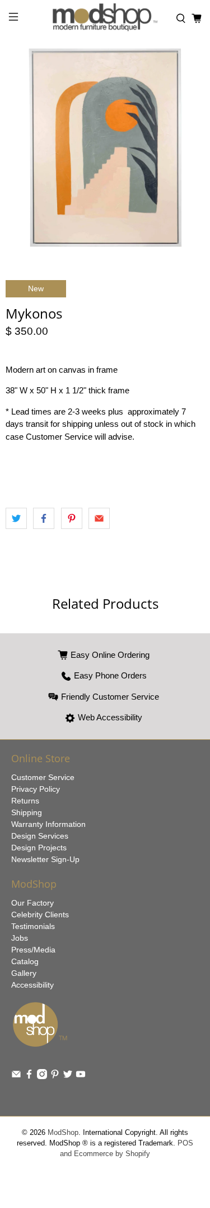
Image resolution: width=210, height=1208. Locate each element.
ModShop (63, 1133)
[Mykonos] (105, 148)
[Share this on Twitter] (16, 518)
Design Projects (39, 847)
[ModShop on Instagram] (42, 1076)
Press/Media (33, 949)
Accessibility (32, 984)
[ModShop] (105, 19)
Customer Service (42, 777)
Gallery (23, 973)
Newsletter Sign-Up (45, 859)
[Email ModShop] (16, 1076)
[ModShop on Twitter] (68, 1076)
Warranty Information (48, 824)
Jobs (19, 937)
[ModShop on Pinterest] (55, 1076)
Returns (25, 800)
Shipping (26, 812)
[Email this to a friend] (99, 518)
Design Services (39, 835)
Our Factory (32, 902)
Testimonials (33, 926)
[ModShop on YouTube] (81, 1076)
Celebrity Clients (40, 914)
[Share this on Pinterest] (71, 518)
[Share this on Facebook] (43, 518)
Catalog (25, 961)
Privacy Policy (35, 789)
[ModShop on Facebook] (29, 1076)
